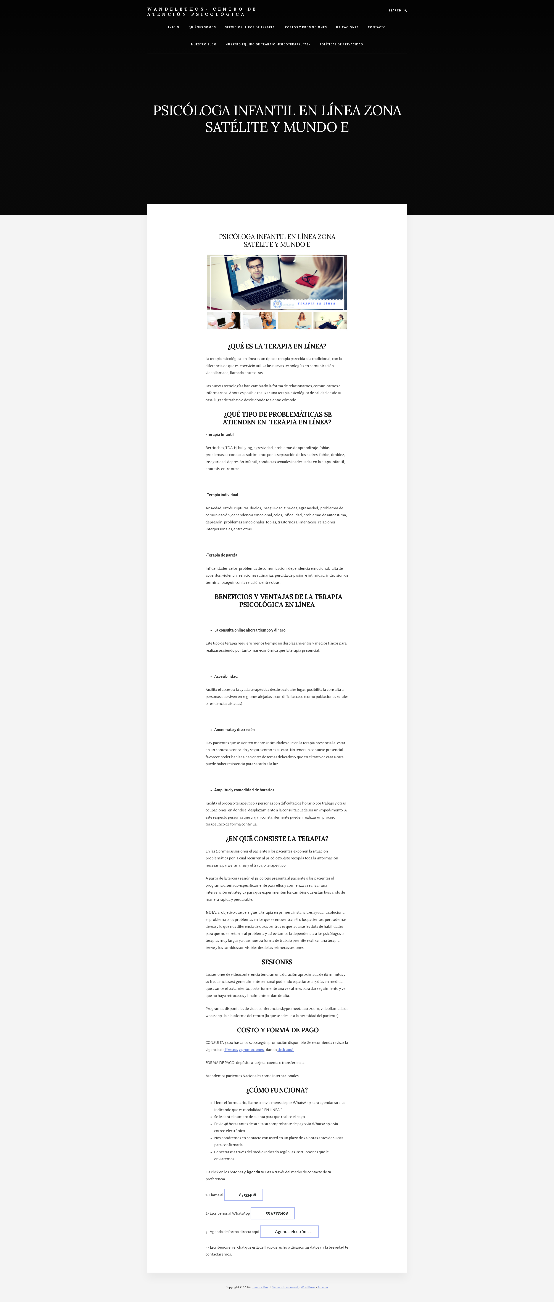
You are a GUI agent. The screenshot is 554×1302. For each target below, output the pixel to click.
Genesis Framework (285, 1287)
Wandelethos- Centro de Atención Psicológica (202, 11)
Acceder (322, 1287)
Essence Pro (260, 1287)
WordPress (308, 1287)
